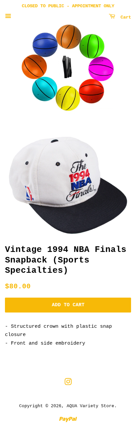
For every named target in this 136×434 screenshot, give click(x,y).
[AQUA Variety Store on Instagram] (68, 383)
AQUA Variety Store (90, 406)
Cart (124, 17)
